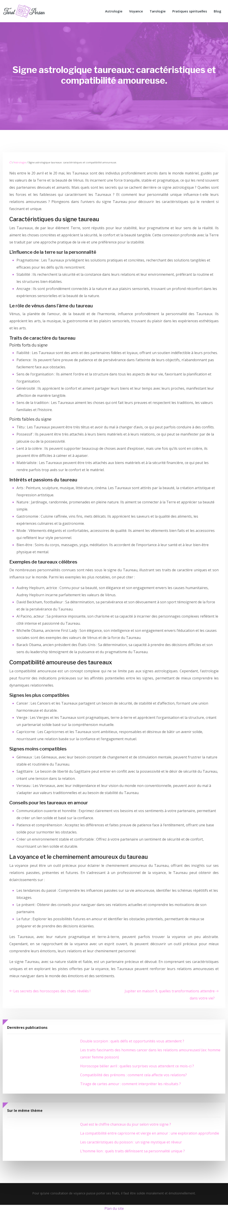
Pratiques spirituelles (189, 11)
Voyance (136, 11)
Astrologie (113, 11)
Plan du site (114, 1208)
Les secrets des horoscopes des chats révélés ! (51, 991)
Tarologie (158, 11)
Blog (217, 11)
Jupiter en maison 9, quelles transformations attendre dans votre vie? (170, 995)
